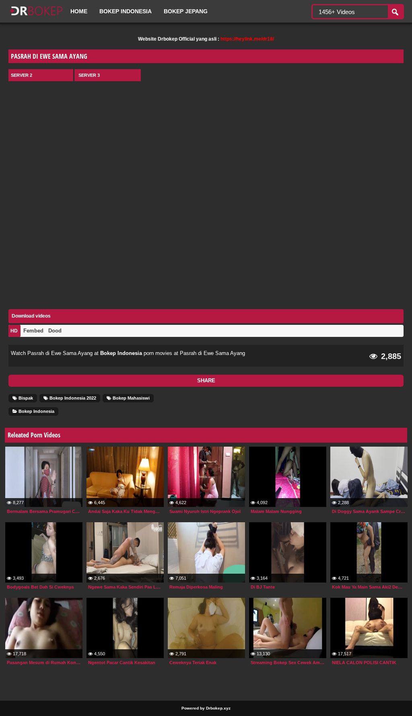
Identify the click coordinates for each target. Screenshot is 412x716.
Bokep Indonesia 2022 (72, 398)
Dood (55, 331)
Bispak (25, 398)
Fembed (33, 331)
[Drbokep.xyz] (36, 16)
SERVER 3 (89, 75)
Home (78, 11)
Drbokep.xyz (218, 708)
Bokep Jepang (186, 11)
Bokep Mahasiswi (130, 398)
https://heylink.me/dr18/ (247, 39)
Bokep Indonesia (125, 11)
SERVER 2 (21, 75)
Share (206, 380)
